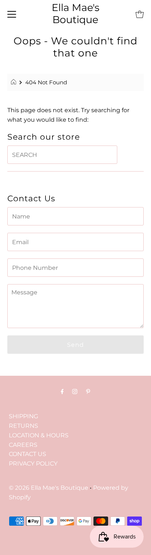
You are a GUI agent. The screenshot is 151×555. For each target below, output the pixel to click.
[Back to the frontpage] (14, 82)
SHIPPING (23, 416)
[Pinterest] (88, 391)
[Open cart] (139, 14)
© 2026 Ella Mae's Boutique (48, 487)
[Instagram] (74, 391)
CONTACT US (27, 453)
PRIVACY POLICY (33, 463)
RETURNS (23, 425)
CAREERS (23, 444)
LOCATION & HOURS (39, 435)
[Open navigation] (12, 14)
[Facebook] (62, 391)
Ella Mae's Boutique (75, 13)
